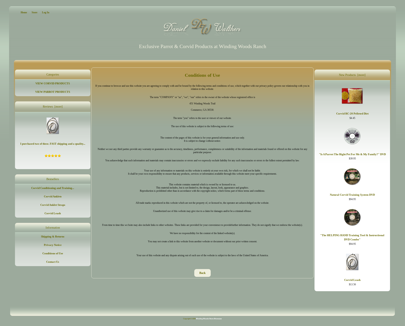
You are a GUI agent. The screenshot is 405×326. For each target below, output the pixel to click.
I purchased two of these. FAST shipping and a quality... (52, 143)
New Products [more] (352, 75)
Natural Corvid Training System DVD (352, 194)
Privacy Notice (53, 245)
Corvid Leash (53, 213)
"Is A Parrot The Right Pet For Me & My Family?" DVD (352, 154)
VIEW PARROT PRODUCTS (52, 91)
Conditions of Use (52, 253)
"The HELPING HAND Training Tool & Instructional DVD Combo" (352, 237)
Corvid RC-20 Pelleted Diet (352, 113)
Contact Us (52, 261)
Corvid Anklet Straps (52, 204)
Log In (45, 12)
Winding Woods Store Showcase (209, 319)
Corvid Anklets (53, 196)
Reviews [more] (53, 106)
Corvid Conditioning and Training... (52, 188)
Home (24, 12)
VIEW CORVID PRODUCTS (52, 83)
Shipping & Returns (52, 236)
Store (34, 12)
